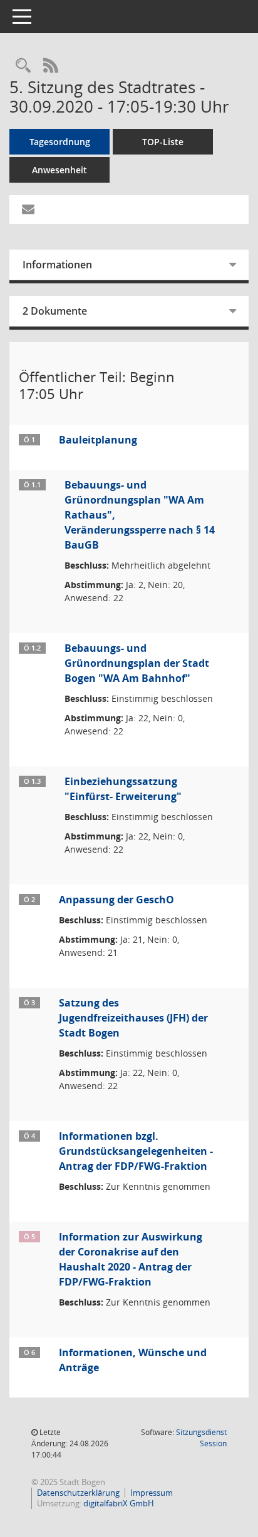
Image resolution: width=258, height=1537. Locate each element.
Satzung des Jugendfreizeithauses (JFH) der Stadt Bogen (133, 1018)
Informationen (57, 264)
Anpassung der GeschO (116, 899)
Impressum (151, 1492)
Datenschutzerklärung (78, 1492)
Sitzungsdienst (201, 1438)
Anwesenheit (59, 170)
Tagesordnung (59, 142)
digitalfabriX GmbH (118, 1503)
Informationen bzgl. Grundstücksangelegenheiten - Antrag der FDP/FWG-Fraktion (136, 1151)
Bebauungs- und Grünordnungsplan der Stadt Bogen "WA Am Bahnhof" (136, 663)
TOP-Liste (162, 142)
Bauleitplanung (98, 440)
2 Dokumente (55, 311)
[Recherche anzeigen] (23, 66)
